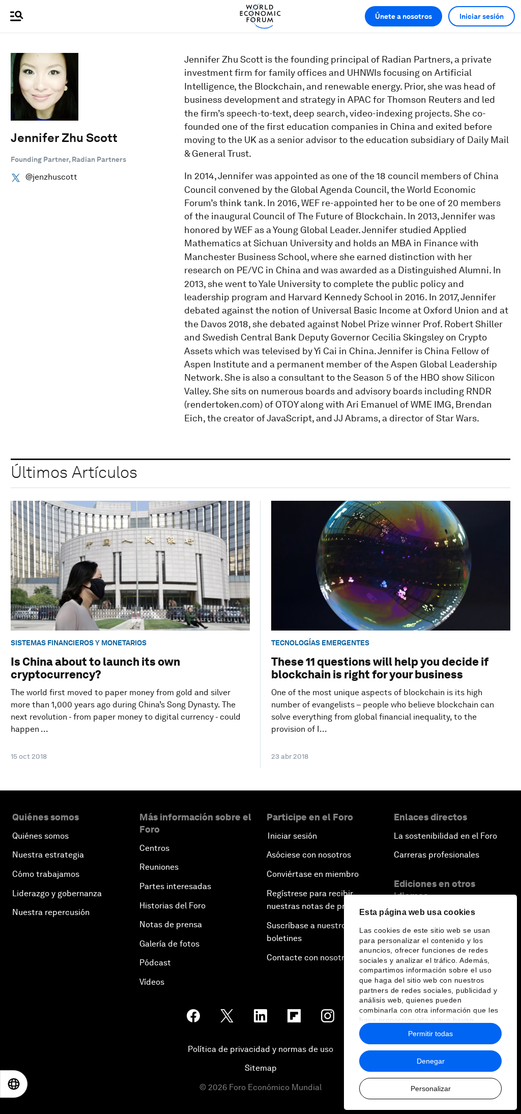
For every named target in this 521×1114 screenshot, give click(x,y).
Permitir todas (430, 1034)
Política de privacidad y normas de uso (260, 1049)
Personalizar (431, 1088)
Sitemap (261, 1068)
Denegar (431, 1061)
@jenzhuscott (51, 177)
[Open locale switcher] (14, 1084)
